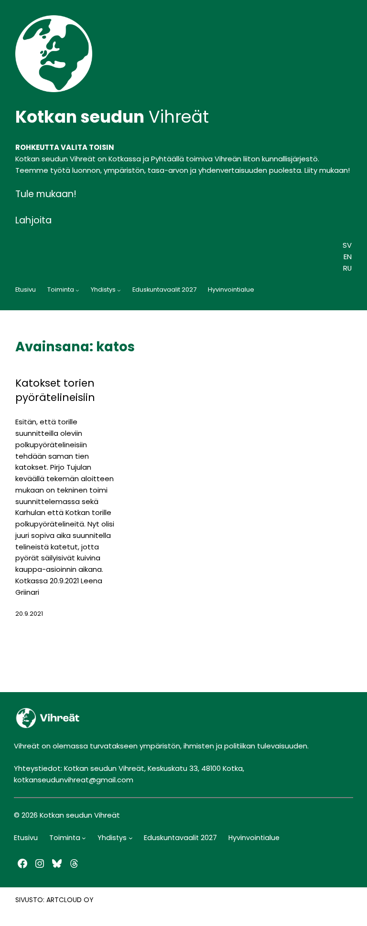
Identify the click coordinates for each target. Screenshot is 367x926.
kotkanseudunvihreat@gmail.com (73, 780)
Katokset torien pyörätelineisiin (55, 390)
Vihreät (112, 116)
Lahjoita (33, 220)
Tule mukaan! (45, 194)
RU (347, 268)
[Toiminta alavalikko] (77, 290)
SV (347, 245)
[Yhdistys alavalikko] (119, 290)
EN (348, 257)
